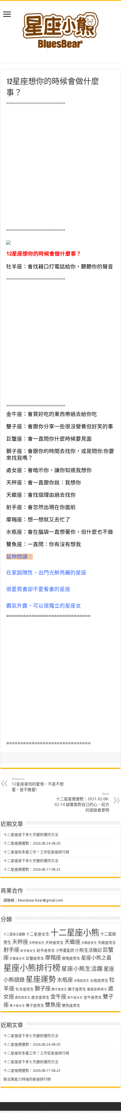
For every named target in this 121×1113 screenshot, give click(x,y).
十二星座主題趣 (14, 934)
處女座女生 (22, 997)
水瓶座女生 (81, 981)
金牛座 (58, 997)
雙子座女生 (17, 1006)
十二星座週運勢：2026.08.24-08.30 (31, 843)
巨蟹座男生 (35, 958)
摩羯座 (53, 958)
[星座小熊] (60, 28)
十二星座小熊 (74, 932)
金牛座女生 (75, 997)
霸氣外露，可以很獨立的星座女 (43, 606)
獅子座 (43, 988)
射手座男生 (46, 950)
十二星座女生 (38, 934)
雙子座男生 (35, 1005)
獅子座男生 (77, 989)
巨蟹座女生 (17, 958)
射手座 (11, 950)
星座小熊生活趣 (82, 968)
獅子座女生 (59, 989)
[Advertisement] (60, 167)
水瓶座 (65, 980)
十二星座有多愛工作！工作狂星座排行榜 (36, 852)
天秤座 (20, 942)
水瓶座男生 (99, 980)
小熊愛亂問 (65, 950)
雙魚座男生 (71, 1005)
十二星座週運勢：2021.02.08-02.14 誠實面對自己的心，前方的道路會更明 (82, 802)
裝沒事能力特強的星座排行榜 (27, 1079)
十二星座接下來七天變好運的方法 (30, 835)
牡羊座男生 (24, 989)
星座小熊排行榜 (31, 968)
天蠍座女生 (89, 943)
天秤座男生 (54, 942)
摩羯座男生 (71, 958)
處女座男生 (40, 997)
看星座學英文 (97, 989)
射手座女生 (28, 951)
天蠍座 (72, 942)
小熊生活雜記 (88, 950)
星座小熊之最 (96, 958)
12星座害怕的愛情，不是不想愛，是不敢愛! (38, 784)
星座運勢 (41, 979)
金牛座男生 (93, 997)
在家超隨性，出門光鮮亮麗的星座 (46, 573)
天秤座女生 (36, 943)
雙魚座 (53, 1005)
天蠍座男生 (107, 942)
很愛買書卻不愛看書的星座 (38, 589)
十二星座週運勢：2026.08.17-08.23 (31, 869)
